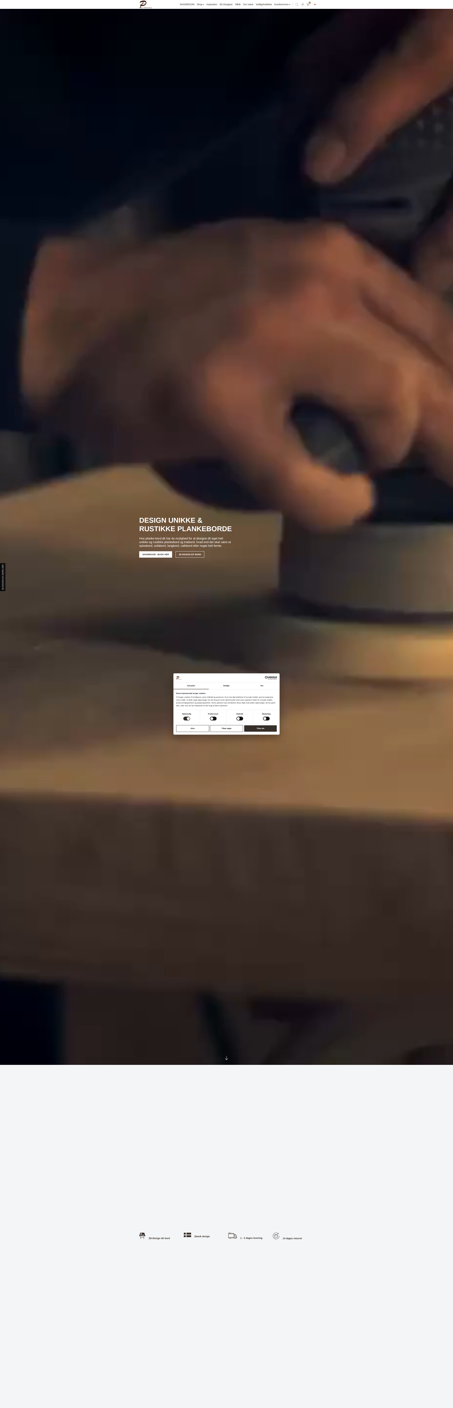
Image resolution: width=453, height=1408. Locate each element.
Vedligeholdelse (264, 4)
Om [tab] (261, 686)
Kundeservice (281, 4)
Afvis (193, 728)
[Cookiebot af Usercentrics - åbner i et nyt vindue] (266, 678)
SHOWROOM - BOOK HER (155, 554)
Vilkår (238, 4)
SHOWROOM (187, 4)
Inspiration (211, 4)
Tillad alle (260, 728)
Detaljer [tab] (226, 686)
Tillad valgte (226, 728)
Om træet (248, 4)
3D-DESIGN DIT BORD (190, 554)
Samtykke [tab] (191, 686)
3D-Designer (226, 4)
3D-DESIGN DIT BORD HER (3, 577)
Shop (199, 4)
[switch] (213, 719)
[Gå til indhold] (226, 1059)
